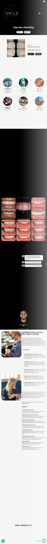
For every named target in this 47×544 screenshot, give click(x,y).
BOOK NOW (19, 32)
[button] (3, 541)
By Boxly (38, 540)
